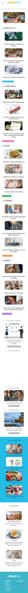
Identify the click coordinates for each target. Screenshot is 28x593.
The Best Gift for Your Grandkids (13, 293)
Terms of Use (7, 588)
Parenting (13, 306)
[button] (5, 17)
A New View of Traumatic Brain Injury (14, 77)
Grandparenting (13, 291)
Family (13, 274)
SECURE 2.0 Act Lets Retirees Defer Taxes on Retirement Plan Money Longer (13, 135)
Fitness (13, 231)
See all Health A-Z (8, 81)
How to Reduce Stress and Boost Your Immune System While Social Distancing (14, 342)
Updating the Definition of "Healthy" (13, 177)
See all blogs (14, 433)
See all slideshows (14, 346)
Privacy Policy (8, 587)
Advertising (8, 590)
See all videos (14, 405)
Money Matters (13, 115)
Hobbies (13, 42)
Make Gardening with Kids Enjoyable (13, 102)
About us (8, 583)
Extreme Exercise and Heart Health (14, 403)
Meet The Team (8, 585)
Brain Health (14, 75)
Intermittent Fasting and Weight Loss (14, 162)
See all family (7, 313)
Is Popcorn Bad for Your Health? (13, 192)
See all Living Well (8, 141)
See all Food (7, 196)
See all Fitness (7, 255)
